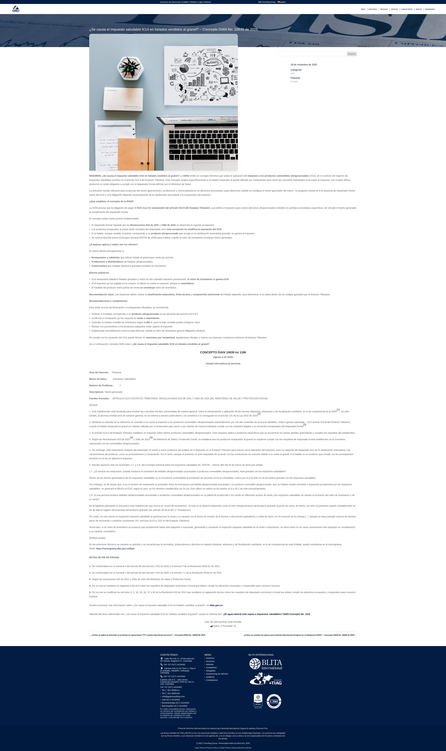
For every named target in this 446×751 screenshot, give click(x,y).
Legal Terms (200, 748)
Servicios (384, 9)
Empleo (419, 9)
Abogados (210, 671)
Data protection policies (241, 748)
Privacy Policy (212, 748)
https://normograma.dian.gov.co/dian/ (115, 548)
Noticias (394, 9)
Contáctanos (212, 680)
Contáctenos (406, 9)
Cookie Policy (225, 748)
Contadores (211, 667)
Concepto (294, 81)
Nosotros (373, 9)
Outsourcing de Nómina (217, 674)
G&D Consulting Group (266, 2)
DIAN (292, 73)
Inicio (363, 9)
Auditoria (210, 677)
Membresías (430, 9)
